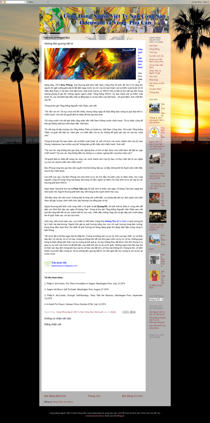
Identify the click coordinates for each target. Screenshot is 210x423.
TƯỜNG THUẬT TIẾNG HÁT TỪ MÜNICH (156, 227)
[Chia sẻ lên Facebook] (131, 312)
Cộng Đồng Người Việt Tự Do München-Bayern (157, 320)
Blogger (120, 416)
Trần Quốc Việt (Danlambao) (140, 58)
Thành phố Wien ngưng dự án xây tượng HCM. (157, 176)
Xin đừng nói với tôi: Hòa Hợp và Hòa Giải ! (157, 186)
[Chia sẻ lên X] (129, 312)
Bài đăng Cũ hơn (132, 395)
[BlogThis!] (126, 312)
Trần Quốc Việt (59, 263)
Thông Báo (154, 92)
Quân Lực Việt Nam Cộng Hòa (156, 60)
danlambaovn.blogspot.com (64, 266)
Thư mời (153, 76)
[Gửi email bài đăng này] (123, 312)
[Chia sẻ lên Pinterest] (134, 312)
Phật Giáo (153, 80)
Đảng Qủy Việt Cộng (163, 260)
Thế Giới (153, 52)
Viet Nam (153, 46)
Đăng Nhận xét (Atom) (63, 402)
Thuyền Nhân (155, 89)
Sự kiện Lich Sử (156, 56)
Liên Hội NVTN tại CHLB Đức (157, 327)
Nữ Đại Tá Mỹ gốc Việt (162, 200)
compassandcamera (94, 416)
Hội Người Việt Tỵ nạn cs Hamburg (157, 313)
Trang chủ (94, 395)
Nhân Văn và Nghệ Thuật (155, 72)
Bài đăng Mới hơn (55, 395)
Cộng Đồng (154, 49)
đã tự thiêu (116, 221)
